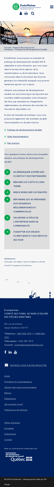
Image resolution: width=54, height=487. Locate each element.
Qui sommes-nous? (13, 404)
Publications (10, 398)
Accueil (7, 47)
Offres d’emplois (12, 422)
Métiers (7, 393)
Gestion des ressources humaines (20, 387)
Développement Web (31, 479)
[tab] (27, 173)
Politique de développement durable (24, 130)
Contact (8, 439)
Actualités (9, 428)
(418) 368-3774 (24, 333)
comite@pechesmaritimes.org (28, 345)
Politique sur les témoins (16, 410)
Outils (7, 376)
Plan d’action (13, 143)
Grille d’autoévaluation (18, 136)
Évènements (10, 434)
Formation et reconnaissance (18, 381)
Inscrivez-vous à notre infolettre (28, 365)
